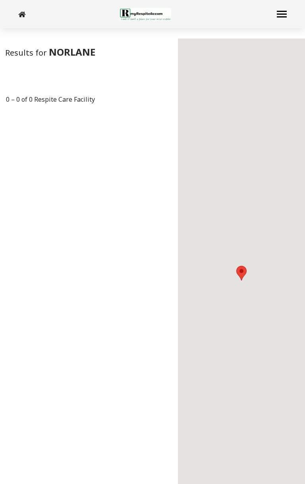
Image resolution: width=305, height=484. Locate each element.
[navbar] (282, 15)
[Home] (21, 14)
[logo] (145, 14)
